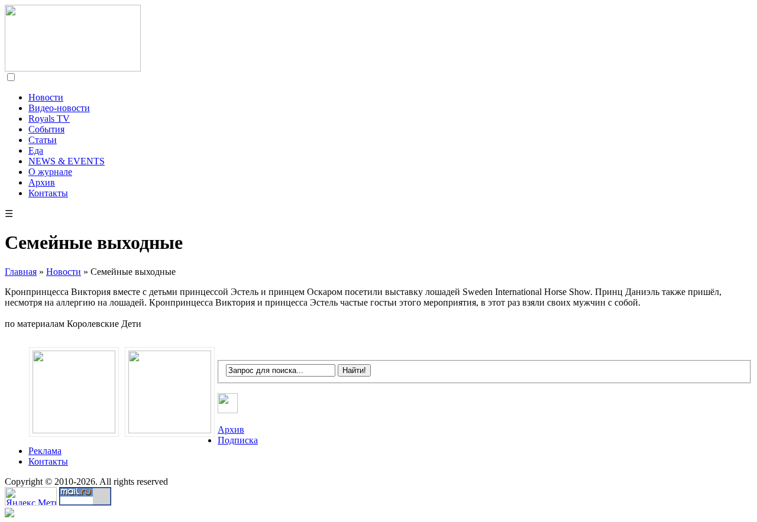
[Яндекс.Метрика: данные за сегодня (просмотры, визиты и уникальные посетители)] (31, 496)
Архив (41, 182)
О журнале (50, 172)
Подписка (238, 440)
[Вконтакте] (228, 410)
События (46, 129)
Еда (35, 150)
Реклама (45, 451)
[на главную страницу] (73, 68)
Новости (45, 97)
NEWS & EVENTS (66, 161)
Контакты (48, 193)
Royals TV (49, 119)
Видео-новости (59, 108)
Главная (21, 272)
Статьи (42, 140)
